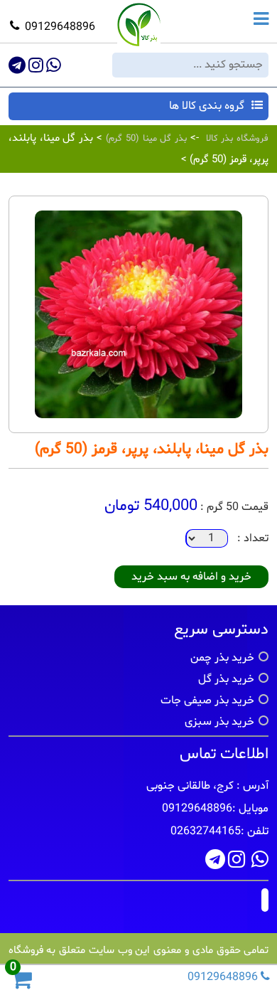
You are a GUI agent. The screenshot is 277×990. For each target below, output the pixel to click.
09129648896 (60, 27)
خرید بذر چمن (222, 658)
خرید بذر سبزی (219, 722)
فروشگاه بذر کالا (237, 138)
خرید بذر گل (226, 679)
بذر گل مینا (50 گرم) (144, 138)
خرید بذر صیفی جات (207, 700)
